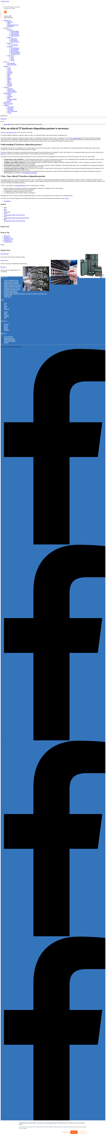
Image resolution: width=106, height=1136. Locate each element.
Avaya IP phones (15, 48)
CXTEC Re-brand (12, 111)
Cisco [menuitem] (5, 303)
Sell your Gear (11, 63)
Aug (5, 209)
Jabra (8, 76)
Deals (5, 61)
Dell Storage (14, 38)
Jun (7, 212)
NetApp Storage (15, 41)
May (14, 215)
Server (7, 235)
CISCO (9, 70)
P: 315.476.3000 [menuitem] (8, 336)
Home (5, 124)
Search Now (4, 115)
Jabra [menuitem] (5, 318)
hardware (3, 153)
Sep (22, 215)
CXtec (67, 198)
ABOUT (6, 105)
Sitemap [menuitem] (6, 342)
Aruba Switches (15, 32)
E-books (9, 100)
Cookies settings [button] (65, 1132)
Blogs (8, 97)
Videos (9, 94)
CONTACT (7, 102)
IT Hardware (7, 201)
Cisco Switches (15, 34)
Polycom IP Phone (15, 52)
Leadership (10, 108)
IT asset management (19, 185)
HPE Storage (14, 40)
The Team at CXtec (11, 132)
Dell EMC (10, 72)
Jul (9, 212)
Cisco (12, 58)
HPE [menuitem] (5, 307)
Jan (5, 215)
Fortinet (9, 73)
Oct (24, 215)
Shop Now (3, 118)
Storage (9, 37)
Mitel (8, 81)
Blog (9, 124)
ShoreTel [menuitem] (6, 316)
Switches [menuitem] (6, 324)
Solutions (6, 87)
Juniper (9, 78)
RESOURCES (8, 93)
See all (2, 244)
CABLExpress (11, 90)
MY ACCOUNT (8, 103)
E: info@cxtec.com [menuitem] (9, 338)
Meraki (12, 60)
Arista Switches (15, 31)
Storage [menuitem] (6, 325)
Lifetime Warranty (12, 91)
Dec (28, 218)
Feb (7, 215)
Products (6, 28)
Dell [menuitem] (5, 304)
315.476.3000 (7, 16)
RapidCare (10, 22)
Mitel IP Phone (14, 51)
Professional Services (12, 25)
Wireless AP (10, 55)
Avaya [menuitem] (5, 306)
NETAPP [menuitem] (6, 309)
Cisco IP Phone (15, 49)
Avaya (9, 69)
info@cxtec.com (8, 17)
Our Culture (10, 109)
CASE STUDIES (12, 99)
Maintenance (8, 238)
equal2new (10, 88)
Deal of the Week (11, 64)
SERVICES (7, 20)
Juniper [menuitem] (6, 312)
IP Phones (10, 46)
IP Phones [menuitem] (6, 330)
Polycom (9, 84)
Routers (9, 43)
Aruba (12, 57)
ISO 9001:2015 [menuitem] (8, 295)
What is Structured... (5, 253)
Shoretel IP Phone (15, 54)
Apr (5, 212)
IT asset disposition (76, 138)
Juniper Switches (15, 35)
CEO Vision (10, 107)
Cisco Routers (14, 45)
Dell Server (8, 240)
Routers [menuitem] (6, 328)
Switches (9, 29)
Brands (6, 66)
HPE (8, 75)
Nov (25, 218)
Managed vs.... (3, 266)
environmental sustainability (30, 172)
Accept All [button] (74, 1132)
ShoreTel (9, 85)
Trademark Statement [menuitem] (9, 339)
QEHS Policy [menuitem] (7, 296)
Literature (9, 96)
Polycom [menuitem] (6, 315)
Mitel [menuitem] (5, 313)
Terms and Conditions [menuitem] (9, 341)
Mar (9, 215)
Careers (9, 112)
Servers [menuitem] (6, 327)
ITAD (8, 23)
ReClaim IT (10, 26)
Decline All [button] (82, 1132)
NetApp (9, 82)
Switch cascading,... (4, 260)
